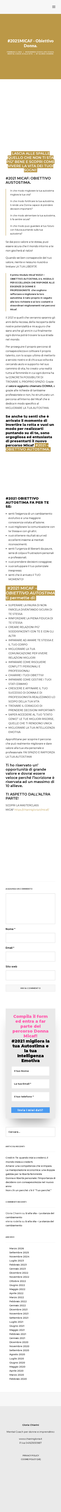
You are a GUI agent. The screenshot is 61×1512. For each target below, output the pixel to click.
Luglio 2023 (16, 1260)
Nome (10, 929)
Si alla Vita (27, 54)
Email (10, 947)
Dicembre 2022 (18, 1272)
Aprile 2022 (16, 1293)
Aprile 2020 (16, 1370)
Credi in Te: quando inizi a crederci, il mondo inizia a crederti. (27, 1159)
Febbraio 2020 (18, 1378)
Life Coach (48, 52)
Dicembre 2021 (18, 1309)
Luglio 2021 (16, 1321)
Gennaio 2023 (17, 1268)
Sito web (11, 966)
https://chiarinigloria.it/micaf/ (31, 809)
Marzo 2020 (16, 1374)
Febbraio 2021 (17, 1334)
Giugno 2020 (17, 1362)
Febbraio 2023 (18, 1264)
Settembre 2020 (19, 1350)
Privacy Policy (31, 1455)
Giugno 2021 (16, 1326)
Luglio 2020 (16, 1358)
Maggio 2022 (17, 1289)
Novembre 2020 (19, 1346)
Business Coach (35, 52)
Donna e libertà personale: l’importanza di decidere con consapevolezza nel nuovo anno (30, 1182)
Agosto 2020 (17, 1354)
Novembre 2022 (19, 1276)
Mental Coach (14, 54)
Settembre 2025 (19, 1252)
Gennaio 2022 (17, 1305)
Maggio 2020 (17, 1366)
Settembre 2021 (18, 1317)
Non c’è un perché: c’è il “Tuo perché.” (28, 1190)
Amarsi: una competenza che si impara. (29, 1166)
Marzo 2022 (16, 1297)
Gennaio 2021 (17, 1338)
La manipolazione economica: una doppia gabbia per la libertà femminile (30, 1172)
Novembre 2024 (19, 1256)
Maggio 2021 (17, 1330)
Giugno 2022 (17, 1285)
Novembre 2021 (19, 1313)
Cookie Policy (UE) (31, 1459)
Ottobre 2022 (17, 1281)
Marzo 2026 (16, 1248)
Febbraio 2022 (18, 1301)
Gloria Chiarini (46, 54)
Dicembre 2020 (18, 1342)
